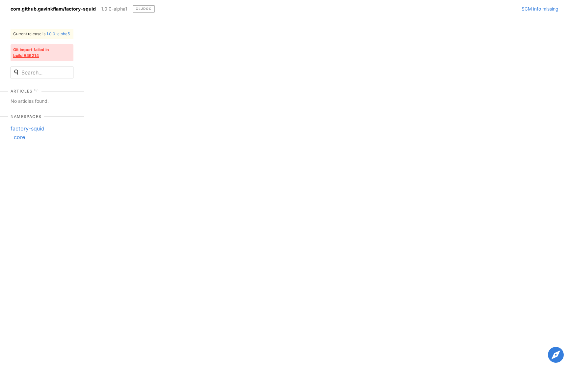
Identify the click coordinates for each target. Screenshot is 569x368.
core (19, 137)
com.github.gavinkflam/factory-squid (53, 9)
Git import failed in (31, 52)
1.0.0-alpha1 (114, 9)
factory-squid (27, 128)
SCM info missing (540, 9)
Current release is (41, 33)
